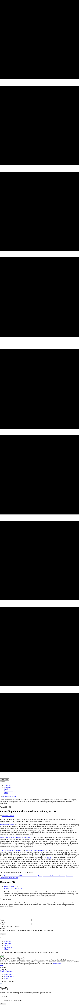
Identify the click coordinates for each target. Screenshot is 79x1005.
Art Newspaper (32, 876)
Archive (6, 789)
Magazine (7, 785)
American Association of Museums (37, 850)
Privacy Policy (9, 976)
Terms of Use (8, 974)
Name (2, 920)
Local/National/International (9, 878)
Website (2, 928)
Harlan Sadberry (9, 886)
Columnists (69, 876)
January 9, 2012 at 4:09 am (13, 888)
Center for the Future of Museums (11, 850)
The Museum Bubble (7, 825)
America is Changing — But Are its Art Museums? (16, 837)
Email (2, 924)
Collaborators (8, 791)
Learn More (57, 964)
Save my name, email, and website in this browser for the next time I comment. (27, 930)
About (6, 793)
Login (6, 978)
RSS (1, 965)
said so (49, 858)
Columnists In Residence (10, 796)
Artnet (40, 876)
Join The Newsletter (6, 971)
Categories (7, 787)
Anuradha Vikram (8, 816)
